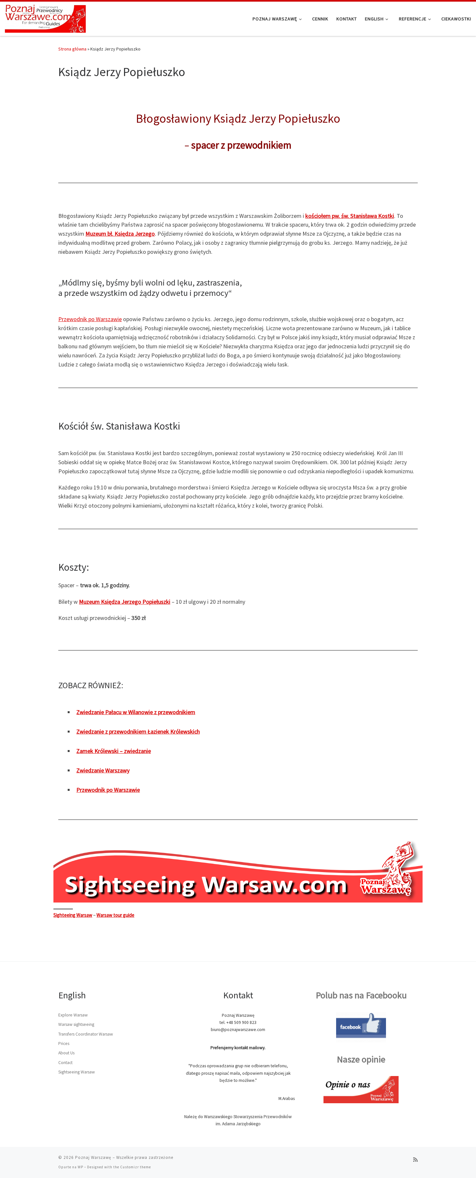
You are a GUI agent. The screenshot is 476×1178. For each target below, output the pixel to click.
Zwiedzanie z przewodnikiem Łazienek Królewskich (138, 731)
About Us (66, 1053)
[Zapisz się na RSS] (415, 1160)
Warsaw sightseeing (76, 1024)
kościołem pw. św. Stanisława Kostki (349, 215)
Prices (63, 1043)
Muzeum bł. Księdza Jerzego (120, 233)
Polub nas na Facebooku (361, 995)
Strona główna (72, 49)
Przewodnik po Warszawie (90, 319)
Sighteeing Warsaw (72, 915)
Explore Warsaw (73, 1015)
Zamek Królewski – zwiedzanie (113, 751)
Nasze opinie (361, 1059)
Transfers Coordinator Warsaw (85, 1034)
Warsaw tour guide (115, 915)
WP (80, 1167)
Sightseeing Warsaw (76, 1072)
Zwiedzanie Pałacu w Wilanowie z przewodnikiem (135, 712)
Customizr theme (135, 1167)
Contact (65, 1062)
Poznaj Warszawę (93, 1157)
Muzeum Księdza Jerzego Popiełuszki (124, 601)
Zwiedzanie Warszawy (103, 770)
